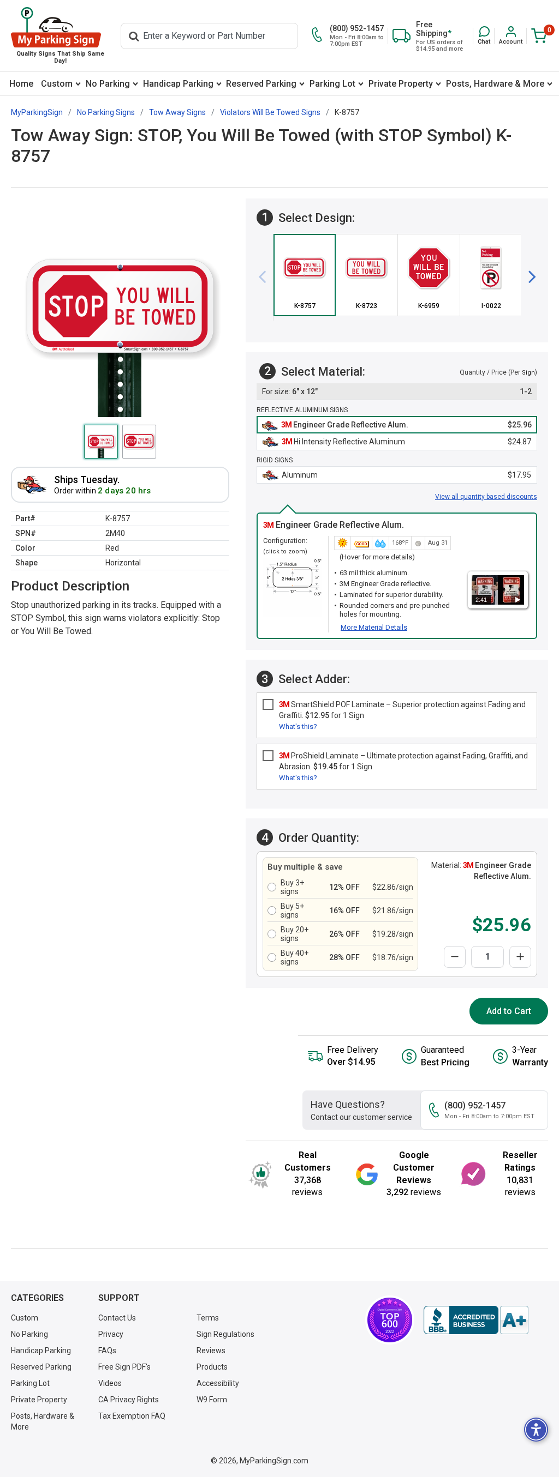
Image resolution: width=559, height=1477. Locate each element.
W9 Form (212, 1399)
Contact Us (117, 1317)
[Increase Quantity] (520, 957)
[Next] (528, 277)
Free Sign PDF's (124, 1367)
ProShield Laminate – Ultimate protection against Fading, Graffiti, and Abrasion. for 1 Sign (403, 761)
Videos (110, 1383)
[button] (484, 35)
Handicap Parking (178, 84)
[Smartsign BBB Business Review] (476, 1320)
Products (212, 1367)
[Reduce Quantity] (455, 957)
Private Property (400, 84)
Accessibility (218, 1383)
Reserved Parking (261, 84)
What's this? (298, 726)
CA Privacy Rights (128, 1399)
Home (21, 84)
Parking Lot (332, 84)
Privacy (110, 1334)
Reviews (211, 1350)
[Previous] (266, 277)
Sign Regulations (225, 1334)
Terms (208, 1317)
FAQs (107, 1350)
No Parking (108, 84)
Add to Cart (508, 1011)
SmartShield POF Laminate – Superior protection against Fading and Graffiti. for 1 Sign (402, 710)
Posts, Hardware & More (495, 84)
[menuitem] (21, 83)
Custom (57, 84)
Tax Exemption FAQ (131, 1416)
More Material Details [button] (374, 627)
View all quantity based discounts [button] (486, 497)
